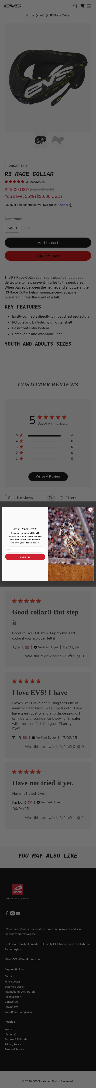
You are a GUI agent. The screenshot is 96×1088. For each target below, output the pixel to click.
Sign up (25, 557)
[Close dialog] (91, 510)
